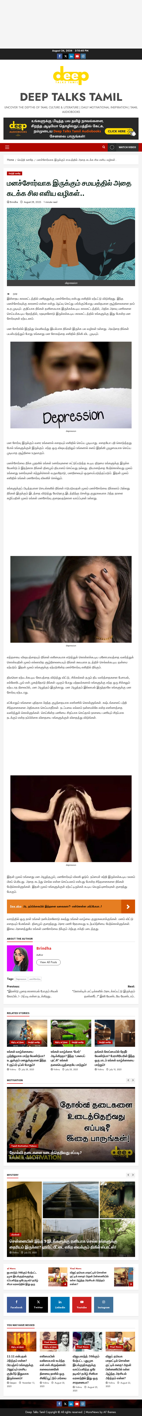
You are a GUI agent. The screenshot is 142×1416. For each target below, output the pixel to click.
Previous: (32, 991)
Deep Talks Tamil (71, 97)
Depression (21, 979)
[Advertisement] (71, 24)
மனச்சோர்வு (35, 979)
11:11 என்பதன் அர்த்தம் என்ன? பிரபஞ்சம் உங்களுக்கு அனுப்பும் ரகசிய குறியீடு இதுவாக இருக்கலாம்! (82, 1276)
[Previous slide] (128, 1080)
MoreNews (92, 1412)
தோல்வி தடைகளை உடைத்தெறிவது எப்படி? (46, 1152)
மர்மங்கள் (15, 1234)
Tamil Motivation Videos (24, 1146)
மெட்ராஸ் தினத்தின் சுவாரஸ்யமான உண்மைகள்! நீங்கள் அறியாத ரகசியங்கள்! (16, 1276)
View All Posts (48, 962)
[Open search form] (104, 147)
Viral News (50, 1342)
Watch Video (127, 147)
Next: (103, 991)
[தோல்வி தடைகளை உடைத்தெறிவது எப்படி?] (71, 1124)
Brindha (14, 202)
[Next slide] (133, 1080)
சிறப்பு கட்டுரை (17, 1042)
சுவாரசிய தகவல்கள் (52, 1269)
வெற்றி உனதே (14, 173)
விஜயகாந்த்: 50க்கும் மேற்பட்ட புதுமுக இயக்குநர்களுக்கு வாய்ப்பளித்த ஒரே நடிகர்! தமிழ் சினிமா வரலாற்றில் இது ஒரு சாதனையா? (86, 1369)
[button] (7, 147)
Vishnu (13, 1069)
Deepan (13, 1382)
